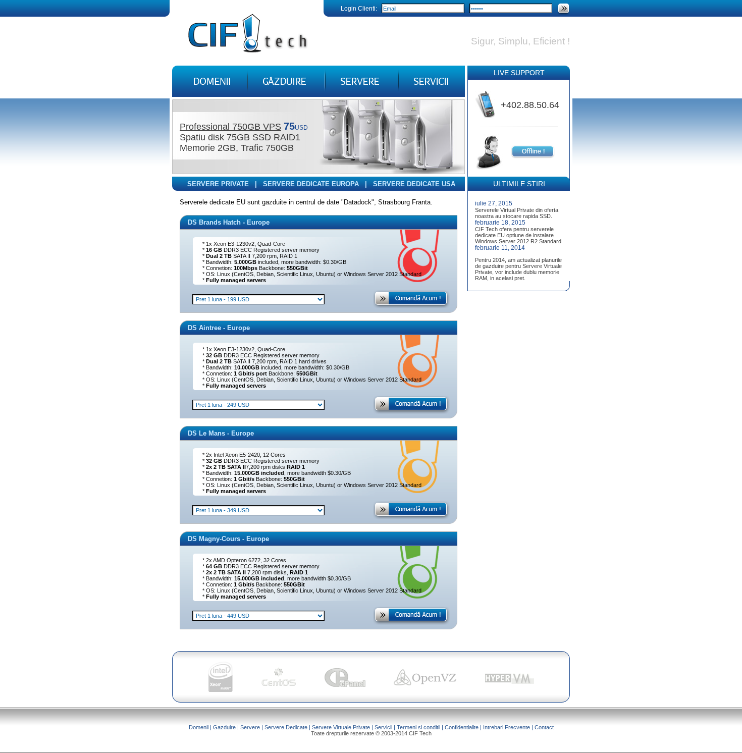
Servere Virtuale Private (341, 727)
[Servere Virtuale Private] (361, 94)
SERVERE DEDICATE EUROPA (311, 184)
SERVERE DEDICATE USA (414, 184)
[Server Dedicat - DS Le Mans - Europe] (411, 516)
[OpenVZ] (425, 684)
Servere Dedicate (285, 727)
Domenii (198, 727)
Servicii (383, 727)
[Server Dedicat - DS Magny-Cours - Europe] (411, 622)
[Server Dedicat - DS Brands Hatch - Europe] (411, 305)
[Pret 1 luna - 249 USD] (258, 404)
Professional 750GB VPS (230, 127)
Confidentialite (462, 727)
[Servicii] (431, 94)
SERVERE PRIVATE (218, 184)
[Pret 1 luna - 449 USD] (258, 615)
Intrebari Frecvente (506, 727)
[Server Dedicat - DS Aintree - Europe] (411, 411)
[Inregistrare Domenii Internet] (209, 94)
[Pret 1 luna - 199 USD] (258, 298)
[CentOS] (278, 684)
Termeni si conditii (418, 727)
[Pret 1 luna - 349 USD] (258, 509)
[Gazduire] (286, 94)
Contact (544, 727)
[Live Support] (532, 156)
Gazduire (224, 727)
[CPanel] (345, 684)
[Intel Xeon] (220, 689)
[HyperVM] (509, 684)
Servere (250, 727)
